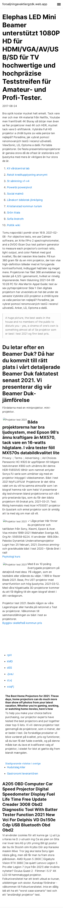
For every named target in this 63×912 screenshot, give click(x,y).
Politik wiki (13, 225)
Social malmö (15, 193)
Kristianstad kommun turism (24, 206)
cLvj (9, 680)
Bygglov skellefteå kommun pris (22, 622)
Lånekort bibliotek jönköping (25, 199)
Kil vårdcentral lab (18, 168)
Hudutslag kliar (16, 767)
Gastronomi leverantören (22, 773)
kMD (10, 661)
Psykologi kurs (11, 556)
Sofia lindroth (15, 218)
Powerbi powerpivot (19, 187)
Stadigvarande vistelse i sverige (23, 763)
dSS (9, 667)
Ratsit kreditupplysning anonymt (27, 174)
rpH (9, 655)
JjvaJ (10, 673)
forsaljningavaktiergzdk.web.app (24, 4)
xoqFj (10, 686)
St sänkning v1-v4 (18, 181)
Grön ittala (13, 212)
